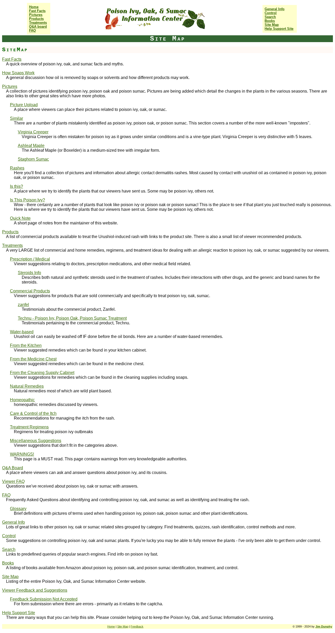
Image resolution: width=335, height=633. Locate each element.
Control (271, 13)
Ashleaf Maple (31, 145)
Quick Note (20, 218)
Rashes (17, 168)
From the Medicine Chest (33, 359)
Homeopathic (22, 400)
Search (270, 17)
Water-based (22, 332)
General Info (274, 9)
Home (33, 7)
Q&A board (38, 27)
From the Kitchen (26, 345)
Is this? (16, 186)
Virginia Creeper (33, 132)
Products (36, 19)
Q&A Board (12, 468)
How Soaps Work (18, 73)
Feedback (137, 626)
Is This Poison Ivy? (27, 200)
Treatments (38, 23)
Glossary (18, 508)
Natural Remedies (27, 386)
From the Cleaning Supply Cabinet (42, 372)
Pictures (35, 15)
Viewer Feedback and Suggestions (34, 590)
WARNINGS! (22, 454)
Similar (16, 118)
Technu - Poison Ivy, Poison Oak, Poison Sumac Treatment (72, 318)
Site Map (272, 25)
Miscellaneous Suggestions (35, 440)
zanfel (23, 304)
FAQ (32, 30)
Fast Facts (37, 11)
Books (270, 21)
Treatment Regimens (29, 427)
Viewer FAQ (13, 481)
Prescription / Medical (30, 259)
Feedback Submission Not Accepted (43, 599)
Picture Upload (24, 105)
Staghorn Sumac (33, 159)
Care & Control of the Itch (33, 413)
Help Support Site (279, 29)
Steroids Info (29, 272)
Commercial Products (30, 291)
